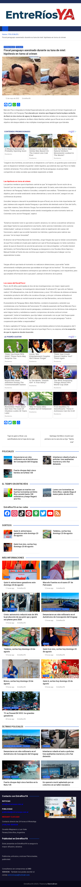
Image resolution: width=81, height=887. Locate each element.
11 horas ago (10, 588)
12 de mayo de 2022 (12, 98)
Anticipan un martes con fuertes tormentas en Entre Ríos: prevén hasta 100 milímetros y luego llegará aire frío (25, 494)
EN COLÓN (7, 777)
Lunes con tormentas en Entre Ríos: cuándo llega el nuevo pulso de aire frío (64, 491)
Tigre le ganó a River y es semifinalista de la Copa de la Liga (20, 437)
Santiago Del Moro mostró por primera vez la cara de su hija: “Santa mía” (59, 439)
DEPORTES (46, 577)
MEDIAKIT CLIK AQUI (10, 817)
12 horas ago (49, 588)
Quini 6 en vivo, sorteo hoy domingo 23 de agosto (25, 545)
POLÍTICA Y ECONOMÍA (10, 609)
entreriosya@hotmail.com (19, 875)
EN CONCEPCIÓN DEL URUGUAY (52, 609)
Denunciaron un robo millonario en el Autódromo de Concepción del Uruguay (26, 459)
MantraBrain (52, 884)
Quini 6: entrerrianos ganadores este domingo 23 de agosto (26, 533)
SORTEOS (6, 577)
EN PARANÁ (15, 708)
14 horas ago (10, 655)
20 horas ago (10, 719)
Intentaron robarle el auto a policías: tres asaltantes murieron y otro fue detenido (65, 460)
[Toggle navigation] (11, 28)
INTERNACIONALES (9, 47)
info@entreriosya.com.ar (12, 804)
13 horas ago (10, 623)
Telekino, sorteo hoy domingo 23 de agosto (63, 532)
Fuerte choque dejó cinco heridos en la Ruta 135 (25, 471)
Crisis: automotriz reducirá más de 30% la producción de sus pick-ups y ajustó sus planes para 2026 (21, 617)
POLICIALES (19, 47)
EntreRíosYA (26, 98)
